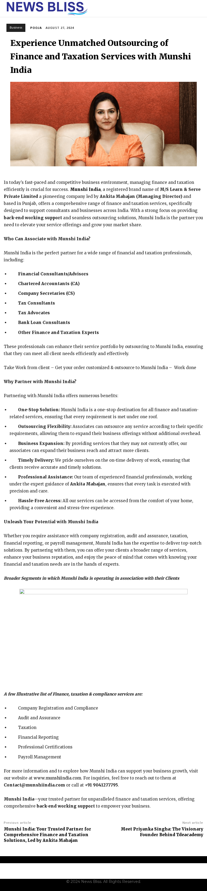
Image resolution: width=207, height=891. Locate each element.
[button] (199, 8)
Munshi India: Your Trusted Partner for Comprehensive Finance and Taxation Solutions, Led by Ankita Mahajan (47, 834)
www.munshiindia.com (57, 778)
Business (16, 27)
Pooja (36, 27)
